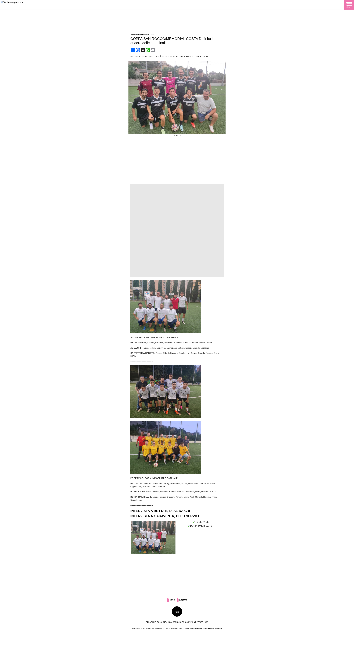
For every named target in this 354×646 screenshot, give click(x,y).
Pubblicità (162, 622)
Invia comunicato (176, 622)
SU (177, 612)
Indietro (183, 600)
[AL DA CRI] (178, 133)
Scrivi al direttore (194, 622)
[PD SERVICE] (201, 522)
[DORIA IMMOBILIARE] (200, 526)
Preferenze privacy (215, 628)
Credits (186, 628)
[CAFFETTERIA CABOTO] (153, 553)
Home (172, 600)
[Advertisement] (177, 22)
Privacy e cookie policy (198, 628)
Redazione (151, 622)
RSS (206, 622)
